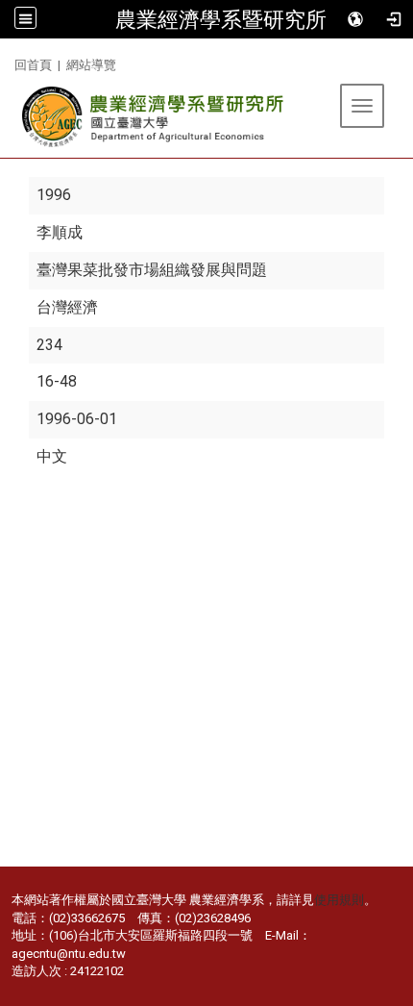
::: (7, 62)
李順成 (59, 232)
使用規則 (339, 900)
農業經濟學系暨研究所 (221, 19)
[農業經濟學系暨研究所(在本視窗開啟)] (154, 117)
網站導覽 (91, 65)
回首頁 (33, 65)
